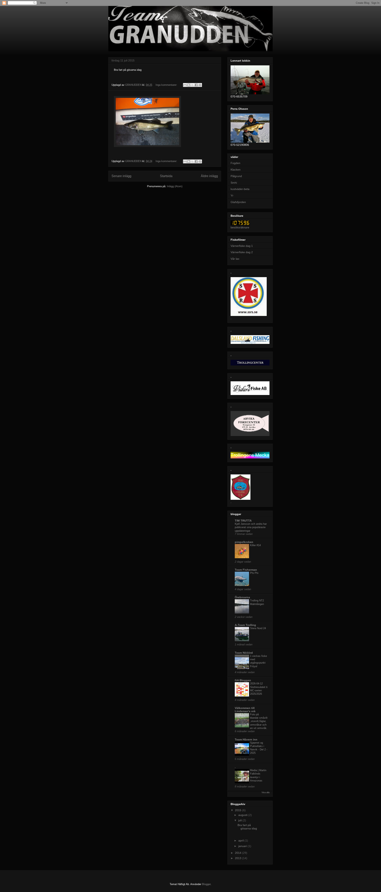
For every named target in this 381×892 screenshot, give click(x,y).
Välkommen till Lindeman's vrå (245, 709)
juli (240, 820)
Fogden (235, 163)
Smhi (234, 182)
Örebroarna (242, 597)
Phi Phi (254, 572)
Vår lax (235, 258)
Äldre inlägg (209, 176)
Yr (232, 195)
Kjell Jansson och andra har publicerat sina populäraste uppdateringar (251, 527)
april (241, 840)
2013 (238, 858)
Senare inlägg (121, 176)
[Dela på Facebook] (196, 85)
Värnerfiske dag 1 (242, 245)
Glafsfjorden (238, 202)
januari (243, 846)
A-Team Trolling (245, 625)
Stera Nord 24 (258, 628)
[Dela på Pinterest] (200, 85)
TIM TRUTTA (243, 520)
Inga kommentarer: (167, 84)
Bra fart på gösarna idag (248, 826)
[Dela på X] (192, 85)
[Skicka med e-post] (185, 85)
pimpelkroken (244, 542)
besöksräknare (240, 227)
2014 (238, 852)
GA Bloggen (243, 680)
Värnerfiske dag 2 (242, 252)
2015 (238, 810)
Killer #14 (255, 545)
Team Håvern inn (246, 739)
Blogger (206, 884)
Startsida (166, 176)
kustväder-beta (240, 189)
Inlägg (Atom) (174, 186)
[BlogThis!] (189, 85)
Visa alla (265, 792)
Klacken (236, 169)
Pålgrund (236, 176)
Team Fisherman (246, 569)
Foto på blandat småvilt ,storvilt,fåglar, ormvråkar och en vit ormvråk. (258, 721)
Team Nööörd (244, 652)
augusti (243, 815)
